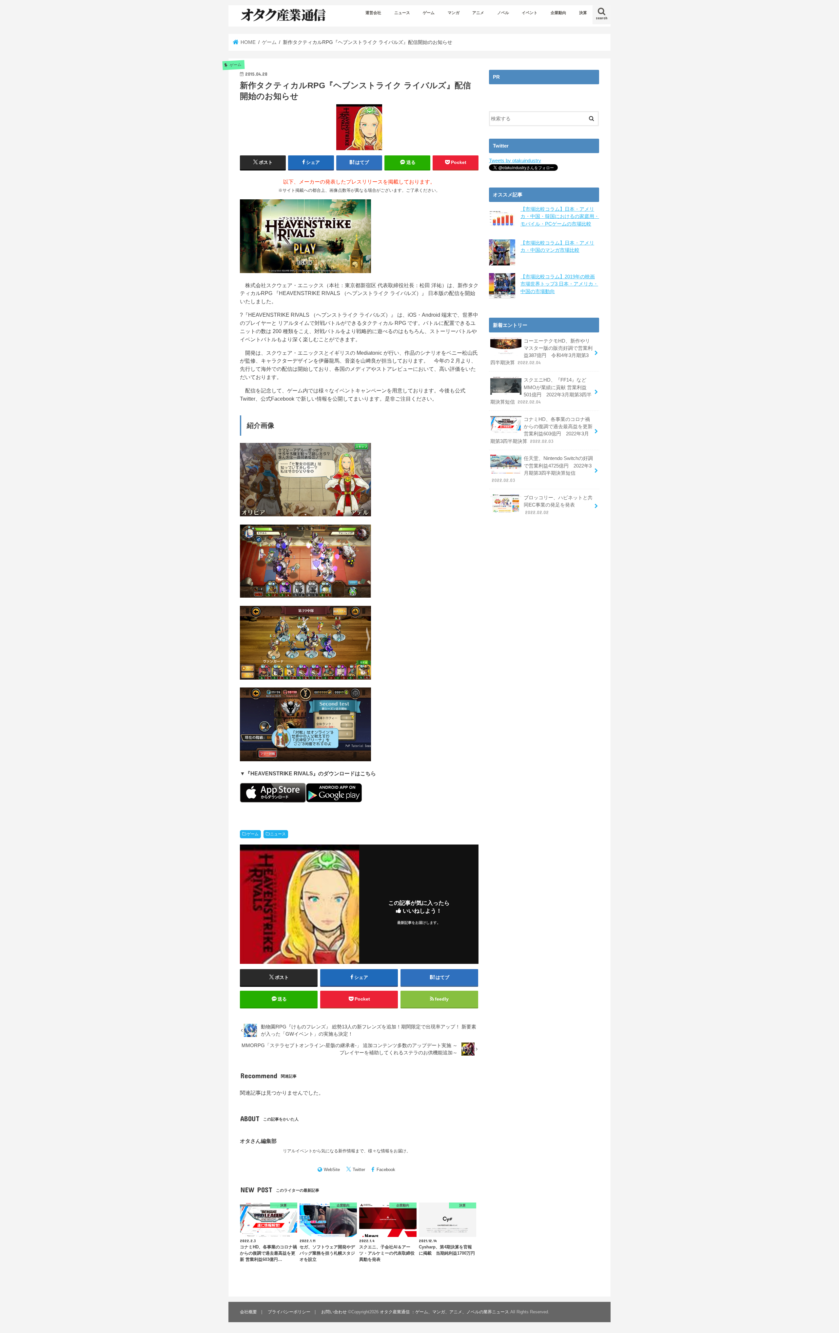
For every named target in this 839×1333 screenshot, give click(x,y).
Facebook (386, 1169)
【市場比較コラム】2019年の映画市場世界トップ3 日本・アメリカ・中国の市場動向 (559, 284)
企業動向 (558, 12)
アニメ (478, 12)
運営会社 (373, 12)
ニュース (402, 12)
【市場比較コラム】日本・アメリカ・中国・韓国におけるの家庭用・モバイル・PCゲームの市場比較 (559, 216)
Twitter (359, 1169)
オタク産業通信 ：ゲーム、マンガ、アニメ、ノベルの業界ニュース (444, 1311)
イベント (529, 12)
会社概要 (248, 1311)
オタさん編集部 (258, 1141)
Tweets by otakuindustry (515, 160)
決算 (583, 12)
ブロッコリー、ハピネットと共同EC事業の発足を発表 (558, 505)
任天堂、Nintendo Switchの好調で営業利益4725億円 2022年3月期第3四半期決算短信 (542, 469)
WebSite (332, 1169)
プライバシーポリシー (289, 1311)
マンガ (453, 12)
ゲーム (429, 12)
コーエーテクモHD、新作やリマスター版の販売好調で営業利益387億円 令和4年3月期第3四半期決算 (541, 352)
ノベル (503, 12)
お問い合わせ (334, 1311)
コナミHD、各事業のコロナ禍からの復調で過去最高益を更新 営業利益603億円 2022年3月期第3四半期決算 (541, 430)
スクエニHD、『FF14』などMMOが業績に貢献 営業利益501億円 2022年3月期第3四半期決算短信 (541, 391)
